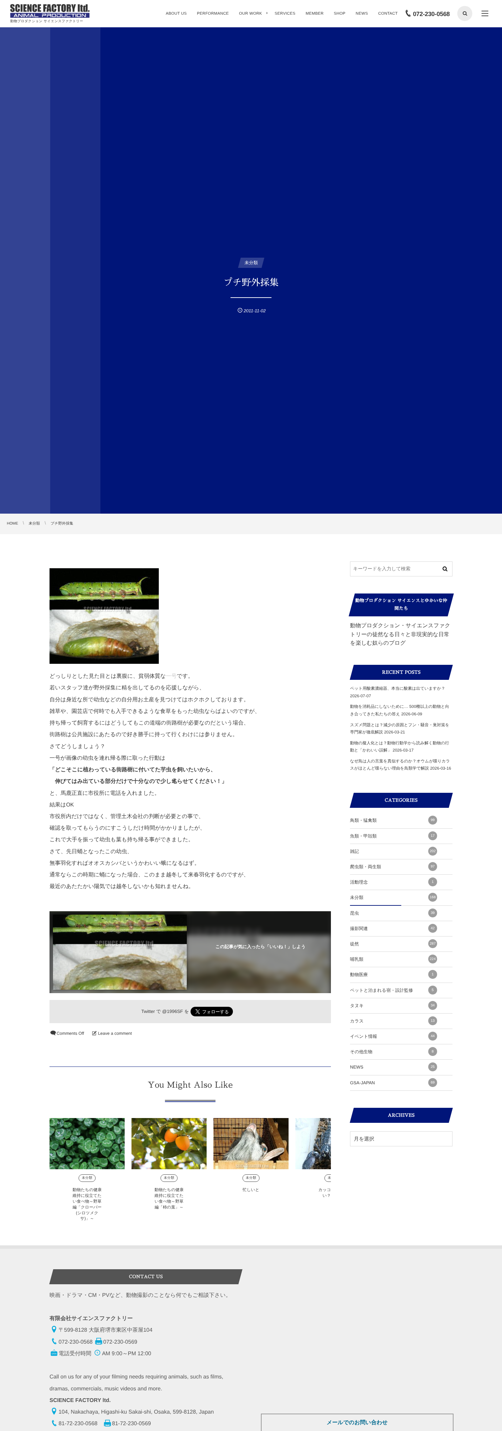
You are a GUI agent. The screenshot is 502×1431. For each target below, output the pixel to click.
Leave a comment (115, 1033)
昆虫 (392, 913)
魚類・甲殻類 (392, 836)
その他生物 (392, 1051)
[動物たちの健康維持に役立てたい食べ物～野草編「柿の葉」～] (169, 1143)
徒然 (393, 943)
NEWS (392, 1067)
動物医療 (392, 974)
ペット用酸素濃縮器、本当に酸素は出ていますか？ (397, 688)
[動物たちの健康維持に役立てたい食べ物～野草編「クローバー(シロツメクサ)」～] (87, 1143)
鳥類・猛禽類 (392, 820)
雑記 (393, 851)
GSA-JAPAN (392, 1082)
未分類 (87, 1178)
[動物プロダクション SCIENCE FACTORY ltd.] (49, 11)
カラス (392, 1021)
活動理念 (392, 882)
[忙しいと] (251, 1143)
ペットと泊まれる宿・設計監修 (392, 990)
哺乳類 (393, 959)
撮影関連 (392, 928)
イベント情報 (392, 1036)
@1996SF (172, 1011)
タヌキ (392, 1005)
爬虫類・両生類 (392, 866)
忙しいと (251, 1189)
